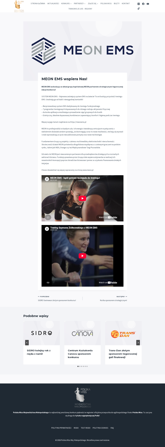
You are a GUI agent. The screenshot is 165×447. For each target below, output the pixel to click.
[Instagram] (138, 4)
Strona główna (38, 3)
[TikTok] (138, 8)
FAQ (112, 428)
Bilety (116, 3)
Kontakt (126, 3)
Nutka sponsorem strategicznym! (113, 299)
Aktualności (53, 3)
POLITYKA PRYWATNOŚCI (61, 428)
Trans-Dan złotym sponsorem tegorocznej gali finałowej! (123, 354)
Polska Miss (106, 3)
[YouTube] (147, 4)
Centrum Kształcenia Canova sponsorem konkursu (80, 354)
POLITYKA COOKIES (100, 428)
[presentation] (41, 333)
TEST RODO (85, 428)
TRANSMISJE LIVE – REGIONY (80, 9)
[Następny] (138, 342)
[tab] (78, 366)
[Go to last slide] (27, 342)
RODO (76, 428)
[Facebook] (143, 4)
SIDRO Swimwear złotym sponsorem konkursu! (57, 299)
